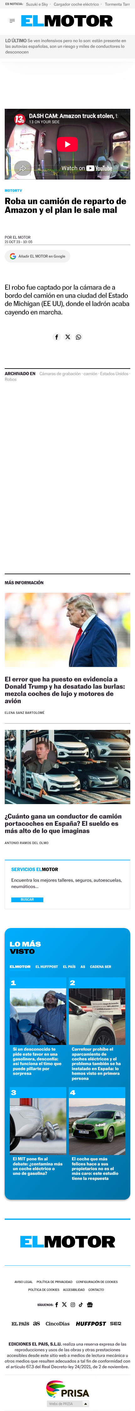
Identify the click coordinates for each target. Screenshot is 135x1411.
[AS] (36, 1324)
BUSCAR (27, 899)
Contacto (96, 1290)
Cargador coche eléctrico (77, 4)
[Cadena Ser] (115, 1324)
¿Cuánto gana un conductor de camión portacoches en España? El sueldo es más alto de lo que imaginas (63, 823)
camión (90, 373)
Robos (10, 379)
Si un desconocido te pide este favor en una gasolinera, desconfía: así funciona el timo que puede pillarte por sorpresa (37, 1061)
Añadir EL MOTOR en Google (42, 256)
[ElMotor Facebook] (56, 1305)
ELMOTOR (20, 966)
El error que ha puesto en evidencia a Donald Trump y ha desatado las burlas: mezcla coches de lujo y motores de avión (65, 690)
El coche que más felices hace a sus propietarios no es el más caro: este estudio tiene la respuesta (95, 1168)
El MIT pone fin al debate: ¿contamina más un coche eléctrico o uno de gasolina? (37, 1166)
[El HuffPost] (91, 1324)
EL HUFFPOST (46, 966)
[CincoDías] (58, 1324)
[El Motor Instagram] (73, 1305)
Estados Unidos (114, 373)
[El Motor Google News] (90, 1305)
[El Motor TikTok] (81, 1305)
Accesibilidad (74, 1290)
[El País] (20, 1324)
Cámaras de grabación (60, 373)
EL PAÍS (69, 966)
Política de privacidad (55, 1282)
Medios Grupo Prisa (67, 1404)
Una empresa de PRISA (67, 1388)
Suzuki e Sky (37, 4)
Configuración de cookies (96, 1282)
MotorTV (13, 190)
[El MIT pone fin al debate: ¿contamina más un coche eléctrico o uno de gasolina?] (38, 1153)
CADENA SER (100, 966)
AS (83, 966)
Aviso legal (23, 1282)
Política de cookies (43, 1290)
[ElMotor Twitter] (64, 1305)
